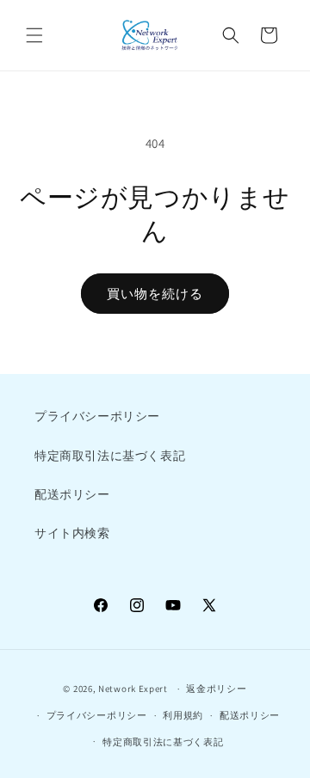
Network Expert (133, 689)
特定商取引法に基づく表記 (109, 455)
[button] (34, 35)
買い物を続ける (155, 293)
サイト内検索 (72, 533)
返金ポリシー (216, 689)
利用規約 (183, 715)
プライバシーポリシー (97, 416)
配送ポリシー (72, 494)
